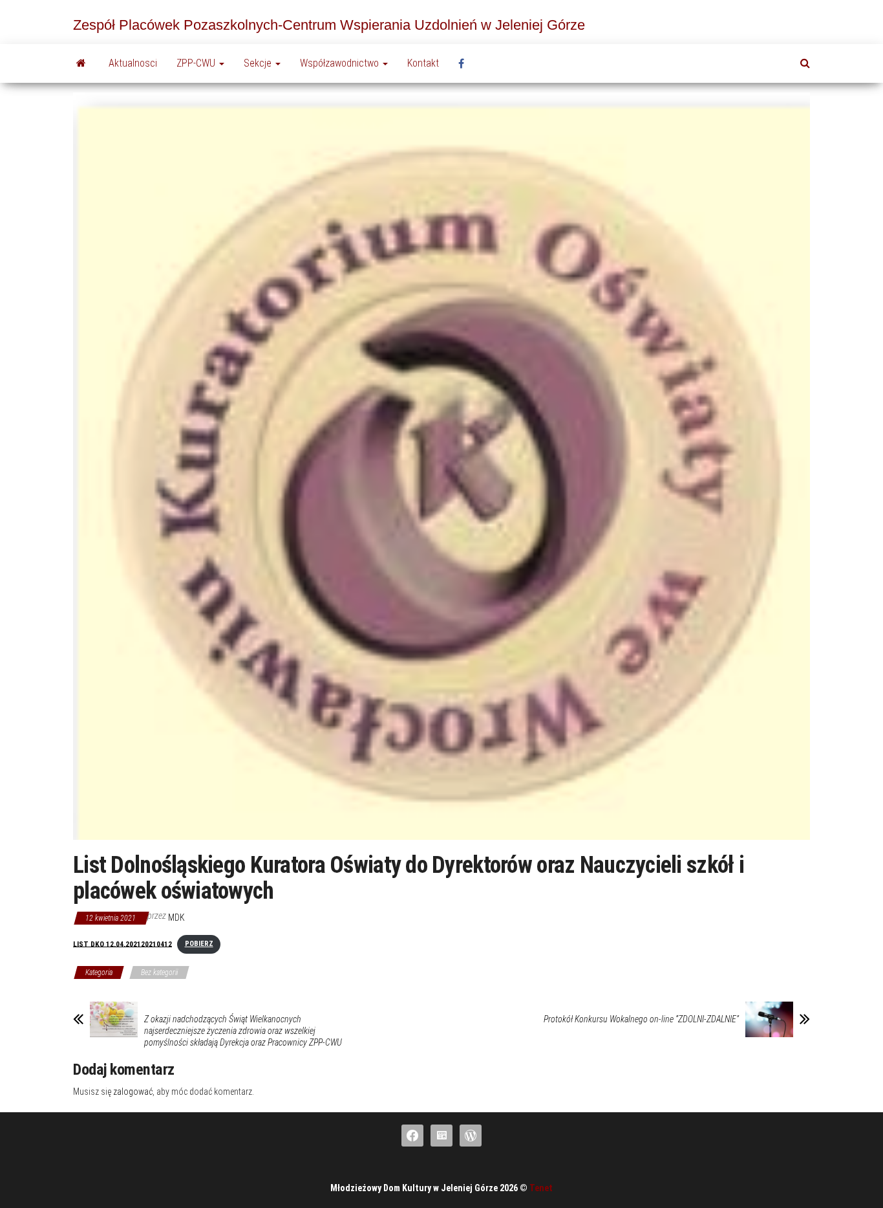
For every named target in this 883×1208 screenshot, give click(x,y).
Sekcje (259, 63)
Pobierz (199, 943)
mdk (176, 917)
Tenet (541, 1188)
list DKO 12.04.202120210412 (122, 943)
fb (465, 63)
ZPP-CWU (197, 63)
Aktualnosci (133, 63)
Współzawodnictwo (340, 63)
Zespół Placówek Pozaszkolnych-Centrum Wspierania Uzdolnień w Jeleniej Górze (329, 25)
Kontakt (423, 63)
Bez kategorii (159, 972)
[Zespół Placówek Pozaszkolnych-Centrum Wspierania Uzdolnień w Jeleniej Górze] (81, 63)
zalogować (133, 1091)
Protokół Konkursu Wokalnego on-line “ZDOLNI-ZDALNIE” (641, 1019)
